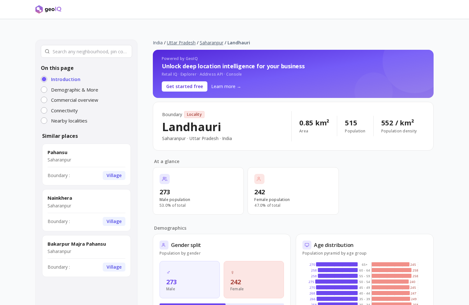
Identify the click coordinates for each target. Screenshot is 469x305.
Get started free (184, 86)
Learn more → (226, 86)
